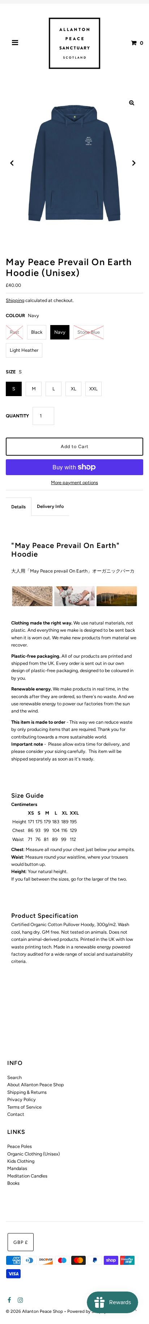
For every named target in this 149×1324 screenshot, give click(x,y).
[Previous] (12, 163)
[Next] (133, 163)
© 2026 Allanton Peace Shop (35, 1311)
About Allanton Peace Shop (35, 1084)
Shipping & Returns (27, 1092)
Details (18, 506)
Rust (14, 332)
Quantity (17, 415)
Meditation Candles (27, 1176)
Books (13, 1183)
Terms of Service (24, 1107)
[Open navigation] (15, 43)
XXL (93, 388)
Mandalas (17, 1168)
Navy (59, 332)
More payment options (74, 482)
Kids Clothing (20, 1161)
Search (14, 1077)
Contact (15, 1114)
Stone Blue (88, 332)
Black (36, 332)
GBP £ (20, 1242)
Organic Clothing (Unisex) (33, 1154)
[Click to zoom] (132, 103)
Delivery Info (50, 506)
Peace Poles (19, 1146)
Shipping (15, 300)
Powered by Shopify (86, 1311)
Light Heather (24, 350)
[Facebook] (8, 1300)
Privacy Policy (21, 1099)
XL (73, 388)
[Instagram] (19, 1300)
